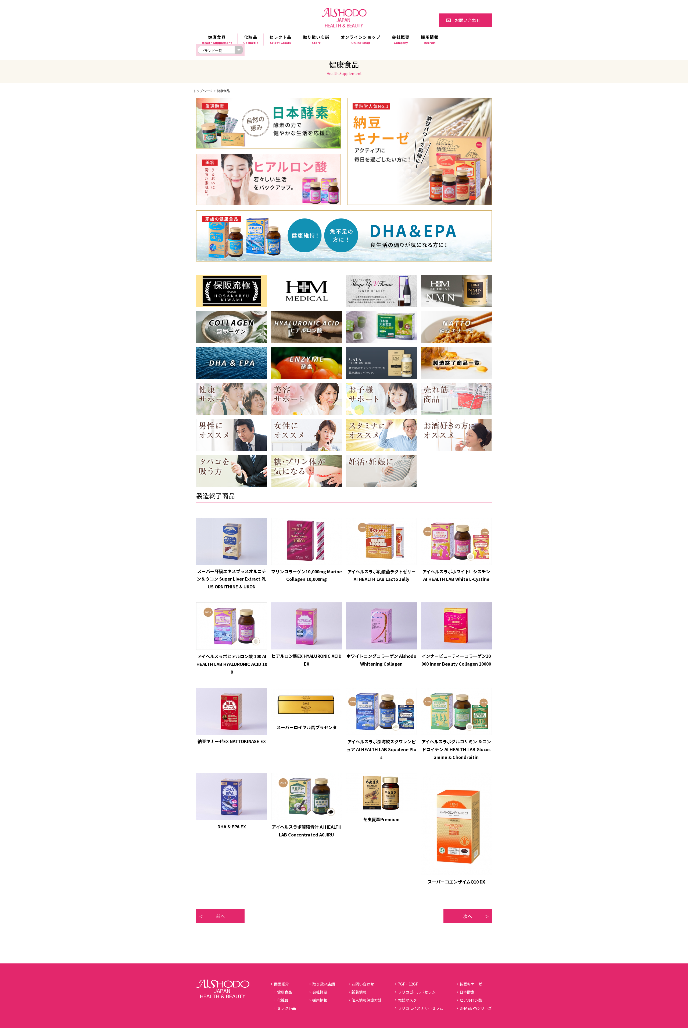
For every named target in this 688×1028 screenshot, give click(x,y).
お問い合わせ (468, 20)
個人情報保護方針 (367, 1000)
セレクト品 (286, 1008)
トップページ (202, 91)
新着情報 (359, 992)
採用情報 (430, 39)
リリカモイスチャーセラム (420, 1008)
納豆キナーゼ (471, 984)
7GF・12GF (408, 984)
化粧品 (282, 1000)
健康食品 (284, 992)
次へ (467, 916)
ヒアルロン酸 (471, 1000)
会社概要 (401, 39)
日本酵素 (467, 992)
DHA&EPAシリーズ (476, 1008)
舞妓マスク (407, 1000)
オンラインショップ (361, 39)
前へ (220, 916)
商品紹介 (281, 984)
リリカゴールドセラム (417, 992)
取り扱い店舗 (316, 39)
